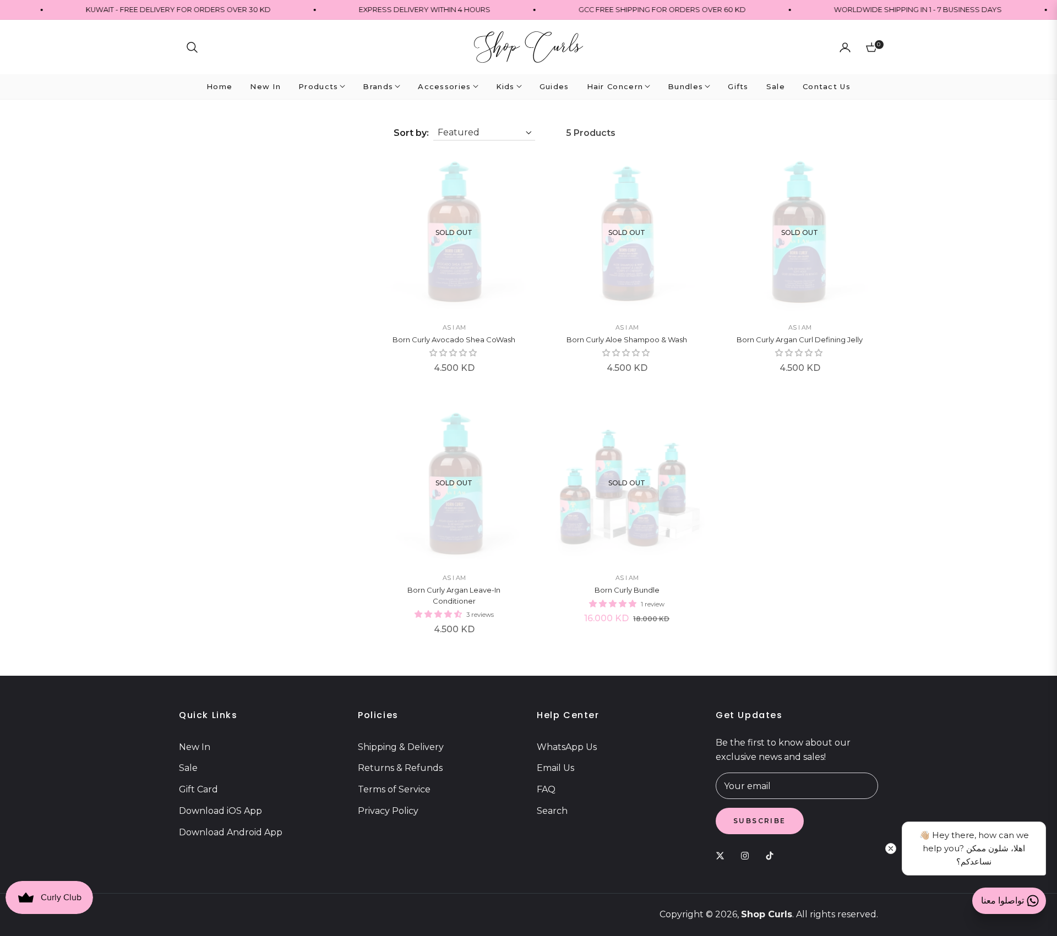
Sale (188, 768)
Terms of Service (394, 789)
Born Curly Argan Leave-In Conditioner (453, 595)
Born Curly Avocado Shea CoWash (454, 339)
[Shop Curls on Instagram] (747, 855)
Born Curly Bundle (627, 589)
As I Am (454, 327)
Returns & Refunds (400, 768)
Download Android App (230, 832)
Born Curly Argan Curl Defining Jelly (800, 339)
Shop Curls (766, 914)
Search (552, 811)
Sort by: (411, 133)
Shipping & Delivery (401, 747)
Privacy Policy (388, 811)
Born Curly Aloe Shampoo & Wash (626, 339)
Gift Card (198, 789)
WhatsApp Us (567, 747)
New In (194, 747)
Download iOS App (220, 811)
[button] (192, 47)
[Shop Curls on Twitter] (723, 855)
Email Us (555, 768)
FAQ (546, 789)
